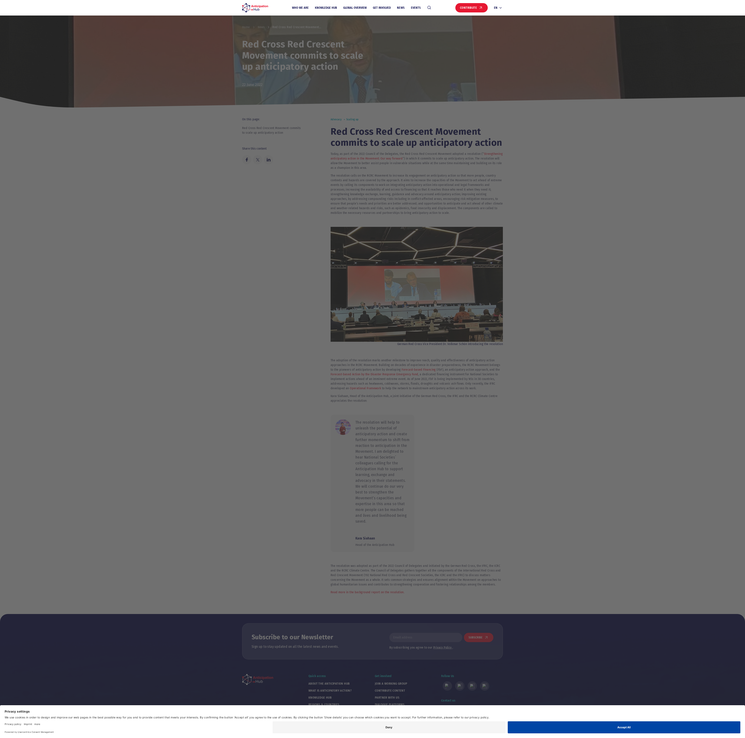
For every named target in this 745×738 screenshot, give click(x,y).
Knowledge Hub (326, 8)
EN (495, 8)
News (401, 8)
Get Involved (382, 8)
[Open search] (429, 7)
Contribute (468, 8)
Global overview (355, 8)
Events (416, 8)
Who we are (300, 8)
